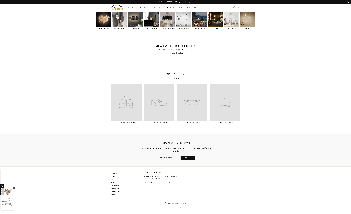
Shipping (113, 182)
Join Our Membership (342, 2)
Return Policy (115, 185)
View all (175, 78)
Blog (112, 179)
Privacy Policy (115, 191)
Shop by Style (146, 7)
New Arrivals (183, 7)
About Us (114, 176)
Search (113, 195)
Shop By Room (164, 7)
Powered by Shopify (175, 207)
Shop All (131, 7)
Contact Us (114, 173)
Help (195, 7)
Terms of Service (116, 188)
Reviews (2, 191)
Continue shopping (175, 53)
